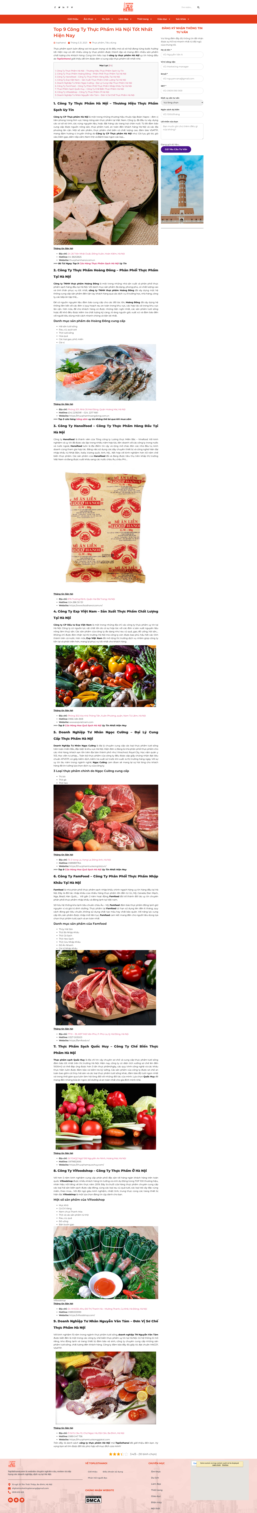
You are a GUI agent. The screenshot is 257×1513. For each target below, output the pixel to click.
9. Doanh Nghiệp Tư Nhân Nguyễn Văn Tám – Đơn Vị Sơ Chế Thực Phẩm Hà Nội (94, 95)
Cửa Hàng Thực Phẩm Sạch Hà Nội (99, 263)
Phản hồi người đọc (97, 1478)
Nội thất (155, 1508)
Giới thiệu (73, 19)
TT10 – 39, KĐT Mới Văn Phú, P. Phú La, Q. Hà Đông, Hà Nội (98, 1034)
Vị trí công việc (168, 62)
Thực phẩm (98, 42)
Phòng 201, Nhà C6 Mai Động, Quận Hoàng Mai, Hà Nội (96, 409)
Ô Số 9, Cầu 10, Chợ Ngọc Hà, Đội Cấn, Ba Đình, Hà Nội (96, 1433)
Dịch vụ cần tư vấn (170, 98)
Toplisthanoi (64, 58)
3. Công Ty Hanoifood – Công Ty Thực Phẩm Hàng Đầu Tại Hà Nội (87, 77)
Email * (164, 74)
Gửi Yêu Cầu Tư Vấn (176, 149)
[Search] (199, 7)
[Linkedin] (22, 1500)
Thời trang (143, 19)
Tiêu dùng (110, 42)
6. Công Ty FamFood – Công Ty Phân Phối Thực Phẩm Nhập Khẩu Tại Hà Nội (93, 86)
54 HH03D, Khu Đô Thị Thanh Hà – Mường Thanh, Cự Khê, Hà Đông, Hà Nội (107, 1309)
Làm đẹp (123, 19)
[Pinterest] (16, 1500)
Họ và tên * (166, 50)
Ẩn (110, 65)
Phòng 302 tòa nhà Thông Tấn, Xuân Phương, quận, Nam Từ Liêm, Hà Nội (107, 715)
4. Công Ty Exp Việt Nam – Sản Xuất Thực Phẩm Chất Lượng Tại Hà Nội (90, 80)
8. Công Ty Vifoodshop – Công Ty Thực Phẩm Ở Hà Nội (82, 92)
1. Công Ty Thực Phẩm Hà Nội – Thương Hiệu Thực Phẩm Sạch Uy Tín (89, 70)
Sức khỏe (181, 19)
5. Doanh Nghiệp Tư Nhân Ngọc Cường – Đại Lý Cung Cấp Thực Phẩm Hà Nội (93, 83)
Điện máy (156, 1502)
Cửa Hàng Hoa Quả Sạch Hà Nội (83, 725)
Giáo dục (162, 19)
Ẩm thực (88, 19)
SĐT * (163, 86)
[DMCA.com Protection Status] (115, 1499)
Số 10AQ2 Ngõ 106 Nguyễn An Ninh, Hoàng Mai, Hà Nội (97, 1158)
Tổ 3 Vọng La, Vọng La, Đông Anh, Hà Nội (89, 860)
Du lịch (106, 19)
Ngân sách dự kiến (170, 110)
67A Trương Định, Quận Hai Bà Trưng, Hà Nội (91, 599)
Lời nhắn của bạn (169, 122)
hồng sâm (82, 419)
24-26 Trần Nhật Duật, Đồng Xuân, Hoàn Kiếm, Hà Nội (96, 253)
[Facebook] (10, 1500)
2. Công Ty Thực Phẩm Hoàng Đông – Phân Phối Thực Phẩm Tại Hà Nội (90, 73)
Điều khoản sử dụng (113, 1472)
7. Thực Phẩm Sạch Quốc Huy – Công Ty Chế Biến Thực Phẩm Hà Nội (89, 89)
